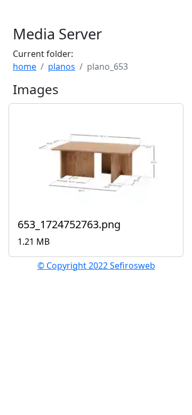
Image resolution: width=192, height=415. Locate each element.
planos (61, 66)
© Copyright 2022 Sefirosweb (96, 265)
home (24, 66)
